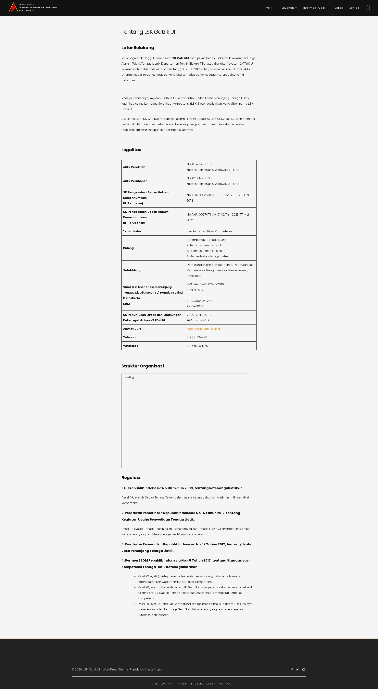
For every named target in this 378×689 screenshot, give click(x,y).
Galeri (339, 7)
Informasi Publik (314, 7)
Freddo (135, 669)
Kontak (354, 7)
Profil (269, 7)
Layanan (288, 7)
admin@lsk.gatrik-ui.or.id (203, 329)
